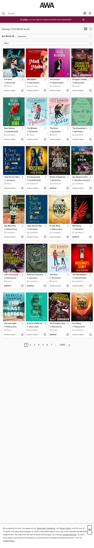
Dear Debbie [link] (9, 128)
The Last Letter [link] (10, 323)
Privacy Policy (65, 528)
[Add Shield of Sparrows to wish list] (67, 188)
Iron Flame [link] (76, 323)
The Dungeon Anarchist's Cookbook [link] (58, 323)
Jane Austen (33, 278)
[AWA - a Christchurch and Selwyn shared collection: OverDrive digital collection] (47, 5)
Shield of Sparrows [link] (57, 177)
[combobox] (42, 13)
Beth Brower (78, 131)
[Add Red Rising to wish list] (90, 237)
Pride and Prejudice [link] (35, 275)
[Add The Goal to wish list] (67, 286)
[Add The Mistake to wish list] (45, 139)
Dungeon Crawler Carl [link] (80, 79)
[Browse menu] (90, 13)
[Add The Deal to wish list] (22, 90)
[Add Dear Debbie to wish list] (22, 139)
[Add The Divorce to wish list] (67, 90)
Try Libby (24, 19)
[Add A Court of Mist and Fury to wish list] (45, 334)
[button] (85, 29)
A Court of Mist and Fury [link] (35, 323)
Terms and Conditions (46, 528)
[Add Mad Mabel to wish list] (45, 90)
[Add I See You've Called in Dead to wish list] (22, 188)
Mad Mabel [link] (31, 79)
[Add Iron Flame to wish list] (90, 334)
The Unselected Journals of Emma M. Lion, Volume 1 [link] (80, 128)
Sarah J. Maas (34, 327)
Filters (6, 43)
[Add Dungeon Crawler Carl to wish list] (90, 90)
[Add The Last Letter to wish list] (22, 334)
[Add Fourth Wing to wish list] (67, 237)
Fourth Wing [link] (55, 226)
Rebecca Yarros (57, 229)
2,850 (62, 345)
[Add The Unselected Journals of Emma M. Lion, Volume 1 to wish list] (90, 139)
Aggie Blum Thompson (82, 180)
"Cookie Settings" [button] (69, 534)
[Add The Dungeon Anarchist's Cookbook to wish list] (67, 334)
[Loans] (85, 14)
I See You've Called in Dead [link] (12, 177)
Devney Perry (56, 180)
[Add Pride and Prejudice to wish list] (45, 286)
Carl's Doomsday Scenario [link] (12, 275)
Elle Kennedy (10, 83)
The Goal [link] (53, 275)
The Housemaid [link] (33, 177)
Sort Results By (8, 36)
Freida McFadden (58, 83)
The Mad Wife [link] (10, 226)
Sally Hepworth (34, 83)
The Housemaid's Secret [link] (80, 275)
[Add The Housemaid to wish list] (45, 188)
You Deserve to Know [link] (80, 177)
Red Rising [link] (76, 226)
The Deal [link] (8, 79)
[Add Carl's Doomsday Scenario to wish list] (22, 286)
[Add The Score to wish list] (67, 139)
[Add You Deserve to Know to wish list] (90, 188)
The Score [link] (54, 128)
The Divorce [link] (55, 79)
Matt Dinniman (79, 83)
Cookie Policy (9, 541)
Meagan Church (11, 229)
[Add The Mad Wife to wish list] (22, 237)
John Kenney (10, 180)
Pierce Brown (78, 229)
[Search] (3, 13)
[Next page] (69, 344)
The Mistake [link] (32, 128)
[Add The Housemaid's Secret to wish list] (90, 286)
